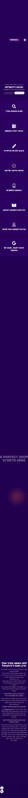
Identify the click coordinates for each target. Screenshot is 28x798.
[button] (25, 40)
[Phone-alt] (2, 791)
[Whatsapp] (2, 788)
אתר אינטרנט (8, 709)
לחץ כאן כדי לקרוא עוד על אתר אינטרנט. (14, 706)
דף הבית (20, 84)
